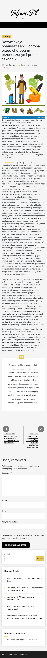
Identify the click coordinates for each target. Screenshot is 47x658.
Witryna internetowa (10, 522)
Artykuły (6, 36)
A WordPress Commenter (14, 640)
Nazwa (5, 500)
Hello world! (32, 640)
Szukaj (7, 554)
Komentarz (7, 473)
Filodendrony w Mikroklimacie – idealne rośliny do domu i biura (11, 439)
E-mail (5, 511)
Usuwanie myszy (9, 162)
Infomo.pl (23, 12)
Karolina (12, 65)
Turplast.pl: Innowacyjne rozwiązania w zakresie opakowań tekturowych (32, 441)
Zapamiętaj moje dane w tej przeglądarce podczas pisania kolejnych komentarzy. (23, 536)
